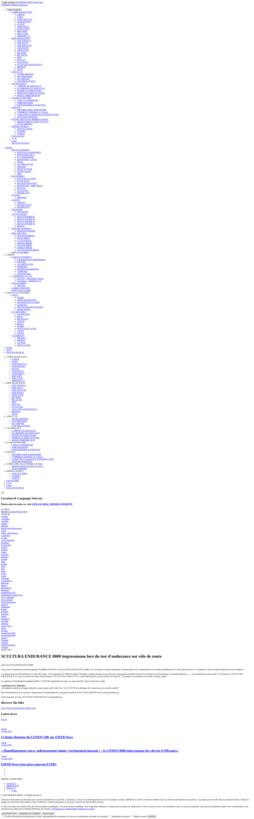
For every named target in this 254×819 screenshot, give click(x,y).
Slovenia (4, 623)
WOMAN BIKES (24, 248)
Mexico (4, 585)
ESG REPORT (23, 79)
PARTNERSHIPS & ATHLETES (31, 105)
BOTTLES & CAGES (26, 328)
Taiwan (4, 638)
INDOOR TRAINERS (21, 228)
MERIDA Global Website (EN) (14, 512)
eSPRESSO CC (23, 36)
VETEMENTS (18, 336)
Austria (4, 524)
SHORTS (21, 340)
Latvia (3, 576)
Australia (5, 521)
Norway (4, 604)
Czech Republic (7, 540)
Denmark (5, 543)
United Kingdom (8, 645)
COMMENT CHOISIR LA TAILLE (32, 112)
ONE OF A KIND (25, 129)
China (3, 531)
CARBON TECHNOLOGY (29, 86)
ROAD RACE (23, 181)
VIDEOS (21, 134)
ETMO (20, 17)
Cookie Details (48, 814)
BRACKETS (22, 319)
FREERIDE (22, 267)
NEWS (9, 347)
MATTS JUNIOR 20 (26, 221)
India (3, 562)
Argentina (5, 519)
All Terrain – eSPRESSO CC (29, 281)
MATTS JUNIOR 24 (26, 219)
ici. (118, 692)
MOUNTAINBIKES (21, 150)
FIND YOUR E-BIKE (21, 290)
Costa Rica (5, 535)
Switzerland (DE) (8, 633)
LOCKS (20, 333)
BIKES (9, 148)
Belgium (4, 526)
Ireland (4, 564)
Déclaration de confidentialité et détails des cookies (73, 809)
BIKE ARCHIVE (19, 233)
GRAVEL (16, 200)
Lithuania (5, 578)
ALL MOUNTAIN (25, 164)
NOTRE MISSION (25, 74)
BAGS (20, 317)
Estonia (4, 547)
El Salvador (6, 545)
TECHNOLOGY (19, 84)
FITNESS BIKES (24, 245)
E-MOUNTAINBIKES (21, 257)
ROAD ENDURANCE (27, 183)
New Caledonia (7, 597)
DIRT (19, 57)
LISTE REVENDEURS (27, 117)
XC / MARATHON (25, 157)
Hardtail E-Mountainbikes (28, 269)
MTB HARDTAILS (25, 155)
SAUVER (151, 817)
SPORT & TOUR (24, 169)
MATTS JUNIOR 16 (26, 224)
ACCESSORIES (19, 312)
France (4, 552)
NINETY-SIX (23, 50)
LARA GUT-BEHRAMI (27, 100)
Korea (3, 573)
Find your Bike (18, 136)
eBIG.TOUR (22, 34)
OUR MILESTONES (26, 81)
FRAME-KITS (23, 193)
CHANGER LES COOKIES (29, 814)
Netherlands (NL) (8, 593)
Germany (5, 554)
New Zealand (6, 600)
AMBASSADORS (25, 103)
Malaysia (5, 583)
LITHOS (21, 14)
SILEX (20, 69)
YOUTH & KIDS (19, 214)
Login (14, 141)
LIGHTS (21, 321)
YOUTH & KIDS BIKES (28, 250)
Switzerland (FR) (8, 635)
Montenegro (6, 588)
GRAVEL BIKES (24, 243)
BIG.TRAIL (22, 55)
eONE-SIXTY (23, 26)
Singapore (5, 619)
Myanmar (5, 590)
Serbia (3, 616)
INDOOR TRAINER (26, 231)
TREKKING (17, 209)
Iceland (4, 559)
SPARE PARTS (24, 309)
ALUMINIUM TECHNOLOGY (31, 88)
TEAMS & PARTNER (21, 98)
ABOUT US (17, 72)
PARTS (15, 295)
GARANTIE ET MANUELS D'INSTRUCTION (38, 114)
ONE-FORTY (23, 48)
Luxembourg (6, 581)
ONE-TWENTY (24, 41)
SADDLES (22, 305)
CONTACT (11, 783)
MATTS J (21, 226)
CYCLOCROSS (24, 240)
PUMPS (20, 326)
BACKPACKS (23, 314)
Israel (3, 566)
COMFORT (22, 271)
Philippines (5, 607)
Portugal (4, 612)
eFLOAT (21, 24)
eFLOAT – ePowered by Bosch (30, 278)
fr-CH (8, 483)
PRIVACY (11, 788)
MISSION (21, 67)
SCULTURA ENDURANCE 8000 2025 (18, 708)
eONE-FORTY (23, 29)
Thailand (4, 640)
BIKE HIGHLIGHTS (21, 38)
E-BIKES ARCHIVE (21, 288)
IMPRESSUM (12, 786)
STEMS (20, 297)
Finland (4, 550)
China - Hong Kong (9, 533)
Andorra (4, 516)
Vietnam (4, 647)
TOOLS (20, 331)
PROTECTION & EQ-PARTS (30, 307)
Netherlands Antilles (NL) (12, 595)
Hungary (4, 557)
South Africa (6, 626)
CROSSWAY (23, 212)
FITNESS (16, 195)
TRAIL (20, 162)
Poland (4, 609)
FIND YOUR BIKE (20, 252)
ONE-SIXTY (22, 43)
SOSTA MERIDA (25, 124)
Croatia (4, 538)
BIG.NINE (21, 53)
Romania (5, 614)
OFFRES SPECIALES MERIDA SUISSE (30, 119)
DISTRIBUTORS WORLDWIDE (31, 110)
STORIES (21, 131)
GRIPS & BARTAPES (27, 300)
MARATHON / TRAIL (27, 159)
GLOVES (21, 343)
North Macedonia (8, 602)
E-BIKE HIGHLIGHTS (22, 12)
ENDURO (21, 167)
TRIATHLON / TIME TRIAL (30, 186)
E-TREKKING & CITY (22, 276)
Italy (3, 569)
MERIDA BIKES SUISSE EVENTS (33, 122)
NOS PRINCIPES (25, 76)
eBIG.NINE (22, 31)
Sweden (4, 631)
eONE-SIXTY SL (24, 19)
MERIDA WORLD (20, 126)
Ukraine (4, 643)
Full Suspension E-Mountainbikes (31, 259)
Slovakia (4, 621)
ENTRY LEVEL (24, 171)
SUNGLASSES (24, 345)
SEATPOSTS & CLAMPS (28, 302)
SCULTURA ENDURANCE (29, 64)
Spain (3, 628)
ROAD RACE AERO (26, 178)
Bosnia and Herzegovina (11, 528)
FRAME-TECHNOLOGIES (29, 91)
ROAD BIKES (18, 176)
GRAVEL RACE (24, 205)
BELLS (20, 324)
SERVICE (16, 107)
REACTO (21, 60)
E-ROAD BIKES (19, 283)
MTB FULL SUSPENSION (29, 152)
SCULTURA (22, 62)
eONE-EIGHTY (24, 22)
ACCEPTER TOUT (9, 814)
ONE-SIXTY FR (24, 45)
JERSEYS (21, 338)
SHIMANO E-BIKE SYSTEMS (31, 93)
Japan (3, 571)
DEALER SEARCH (20, 143)
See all (4, 719)
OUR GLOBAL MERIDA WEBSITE (52, 504)
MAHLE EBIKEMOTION (28, 95)
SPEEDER (21, 198)
